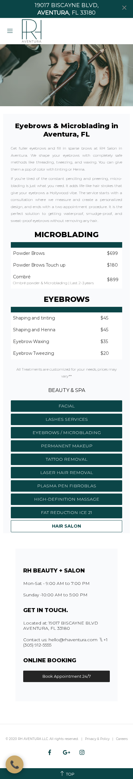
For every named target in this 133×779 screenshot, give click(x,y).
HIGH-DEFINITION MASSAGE (66, 499)
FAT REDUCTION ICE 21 (66, 512)
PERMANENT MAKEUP (66, 446)
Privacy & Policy (97, 739)
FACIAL (66, 406)
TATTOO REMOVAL (67, 459)
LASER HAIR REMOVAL (66, 472)
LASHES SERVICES (66, 419)
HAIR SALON (66, 526)
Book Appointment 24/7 (66, 676)
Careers (122, 739)
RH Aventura (31, 31)
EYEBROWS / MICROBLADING (66, 432)
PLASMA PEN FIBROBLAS (66, 486)
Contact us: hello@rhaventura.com (60, 639)
